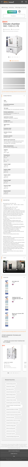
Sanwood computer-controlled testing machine (13, 406)
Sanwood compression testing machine (13, 414)
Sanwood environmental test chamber (13, 412)
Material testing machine (11, 394)
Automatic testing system (11, 425)
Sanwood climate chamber (11, 400)
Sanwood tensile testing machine (12, 422)
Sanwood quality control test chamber (13, 402)
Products (13, 16)
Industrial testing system (10, 428)
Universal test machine (10, 433)
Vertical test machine (10, 417)
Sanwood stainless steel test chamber (13, 420)
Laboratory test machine (10, 431)
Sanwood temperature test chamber (13, 391)
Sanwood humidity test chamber (12, 409)
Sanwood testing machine (11, 383)
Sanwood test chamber (10, 386)
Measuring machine (10, 389)
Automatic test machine (10, 397)
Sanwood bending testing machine (12, 436)
